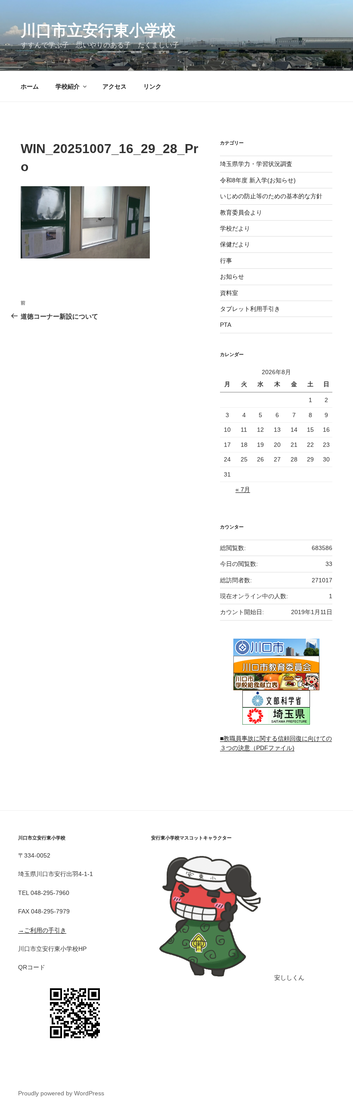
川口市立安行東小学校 (98, 30)
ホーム (30, 86)
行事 (226, 260)
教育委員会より (241, 212)
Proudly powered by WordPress (61, 1093)
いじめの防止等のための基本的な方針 (271, 196)
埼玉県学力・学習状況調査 (256, 163)
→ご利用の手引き (42, 930)
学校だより (235, 228)
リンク (152, 86)
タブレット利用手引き (250, 308)
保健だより (235, 244)
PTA (225, 324)
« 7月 (242, 489)
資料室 (229, 292)
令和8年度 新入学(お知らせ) (258, 180)
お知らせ (232, 276)
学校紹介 (68, 86)
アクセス (114, 86)
